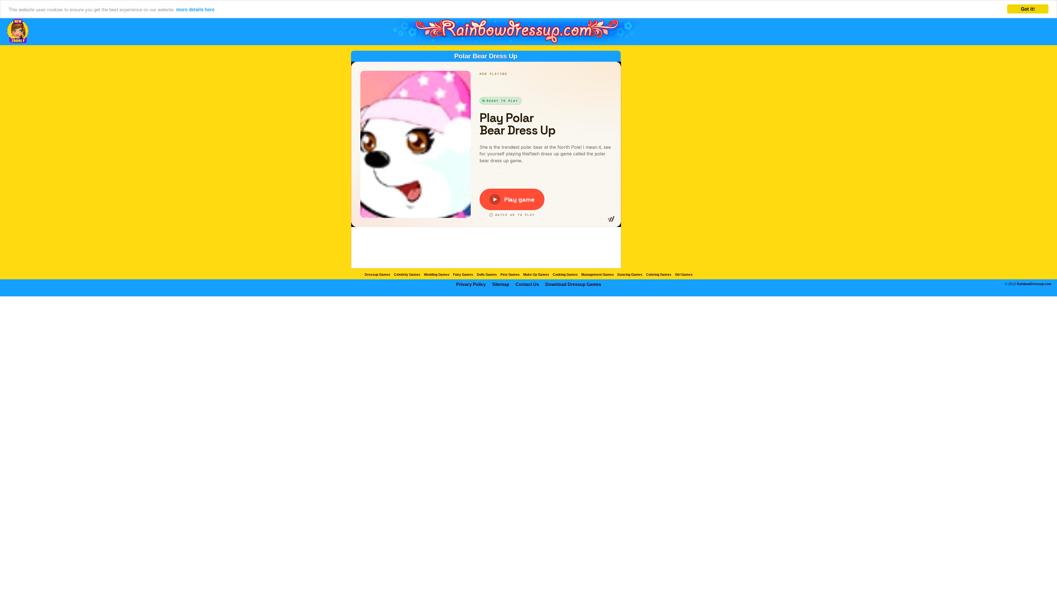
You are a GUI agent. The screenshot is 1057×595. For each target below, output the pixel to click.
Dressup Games (377, 275)
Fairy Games (463, 275)
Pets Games (510, 275)
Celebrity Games (407, 275)
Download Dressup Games (573, 284)
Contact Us (527, 284)
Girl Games (684, 275)
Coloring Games (658, 275)
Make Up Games (536, 275)
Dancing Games (629, 275)
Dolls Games (487, 275)
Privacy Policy (471, 284)
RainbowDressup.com (1034, 284)
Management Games (597, 275)
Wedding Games (437, 275)
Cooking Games (565, 275)
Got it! (1028, 9)
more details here (195, 9)
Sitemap (500, 284)
